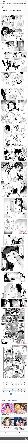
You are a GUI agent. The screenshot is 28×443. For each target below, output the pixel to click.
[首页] (26, 439)
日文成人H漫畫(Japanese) (9, 3)
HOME (3, 3)
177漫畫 (3, 1)
